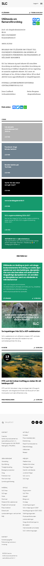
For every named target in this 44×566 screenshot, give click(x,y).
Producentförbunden (29, 516)
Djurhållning (5, 464)
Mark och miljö (6, 478)
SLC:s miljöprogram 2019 (30, 507)
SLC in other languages (30, 530)
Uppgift (25, 496)
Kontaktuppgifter (7, 539)
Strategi (25, 502)
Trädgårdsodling (7, 467)
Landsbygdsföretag (8, 481)
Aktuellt (26, 432)
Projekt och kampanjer (9, 505)
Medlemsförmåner (29, 464)
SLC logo (4, 493)
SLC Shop (4, 490)
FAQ (3, 516)
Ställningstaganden (29, 513)
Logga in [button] (35, 3)
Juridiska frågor (28, 473)
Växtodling (5, 461)
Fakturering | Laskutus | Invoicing (9, 543)
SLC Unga (26, 478)
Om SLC (25, 487)
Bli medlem (26, 525)
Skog (3, 473)
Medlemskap (27, 461)
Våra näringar (7, 458)
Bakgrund (26, 499)
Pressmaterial (6, 507)
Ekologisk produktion (8, 470)
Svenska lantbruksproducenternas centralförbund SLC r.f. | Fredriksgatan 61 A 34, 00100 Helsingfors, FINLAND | (11, 441)
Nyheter (4, 347)
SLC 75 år (26, 493)
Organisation (27, 490)
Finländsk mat (6, 476)
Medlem (25, 458)
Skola (3, 496)
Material (5, 487)
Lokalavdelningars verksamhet (11, 513)
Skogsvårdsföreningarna (30, 522)
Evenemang (26, 441)
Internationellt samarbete (31, 528)
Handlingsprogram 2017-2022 (32, 510)
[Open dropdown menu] (41, 3)
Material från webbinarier (10, 502)
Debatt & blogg (27, 446)
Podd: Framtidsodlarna (30, 444)
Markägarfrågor (28, 467)
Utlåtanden (5, 12)
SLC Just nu (26, 476)
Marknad (4, 499)
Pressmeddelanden (8, 399)
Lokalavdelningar (28, 519)
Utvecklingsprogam (29, 505)
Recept (25, 452)
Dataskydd (5, 510)
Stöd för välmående (29, 470)
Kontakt (5, 432)
